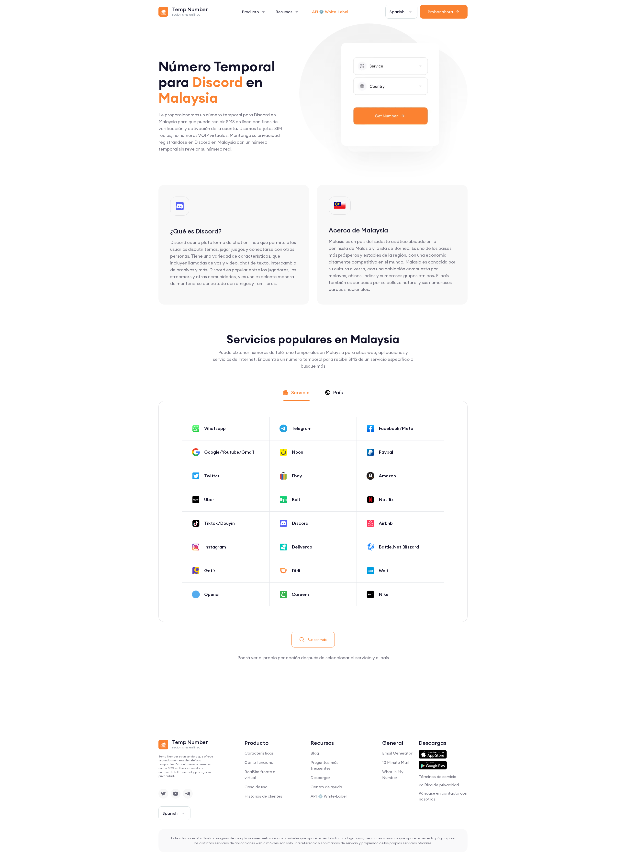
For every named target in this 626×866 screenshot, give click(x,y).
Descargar (320, 777)
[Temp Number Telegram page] (188, 794)
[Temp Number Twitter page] (163, 794)
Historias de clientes (263, 796)
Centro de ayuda (326, 786)
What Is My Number (392, 774)
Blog (315, 753)
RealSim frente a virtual (260, 774)
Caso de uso (256, 786)
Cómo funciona (259, 762)
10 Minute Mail (395, 762)
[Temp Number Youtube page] (175, 794)
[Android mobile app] (433, 765)
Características (259, 753)
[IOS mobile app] (433, 754)
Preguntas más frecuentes (324, 765)
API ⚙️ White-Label (330, 11)
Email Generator (397, 753)
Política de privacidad (439, 784)
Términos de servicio (437, 776)
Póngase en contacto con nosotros (443, 796)
